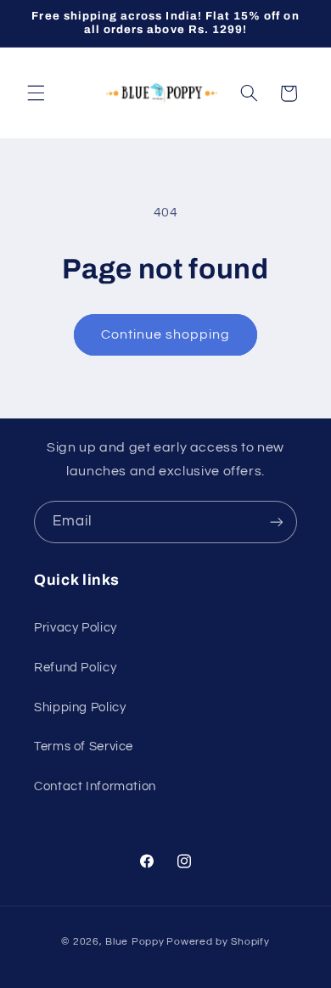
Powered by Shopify (217, 941)
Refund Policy (75, 667)
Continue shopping (166, 334)
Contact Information (95, 786)
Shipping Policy (80, 707)
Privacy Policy (75, 627)
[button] (35, 93)
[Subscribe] (276, 521)
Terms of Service (83, 746)
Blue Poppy (134, 941)
